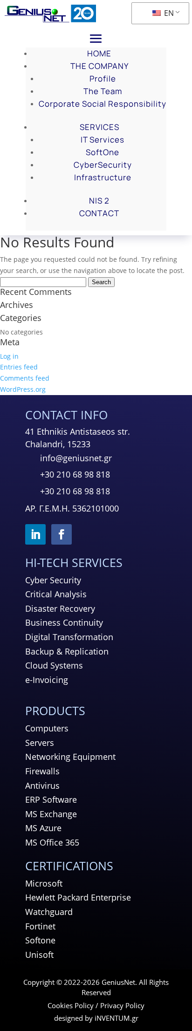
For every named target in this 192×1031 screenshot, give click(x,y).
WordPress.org (23, 389)
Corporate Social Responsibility (102, 103)
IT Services (102, 139)
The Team (102, 91)
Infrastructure (102, 177)
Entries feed (19, 366)
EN (168, 13)
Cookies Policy (71, 1005)
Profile (102, 78)
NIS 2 (99, 200)
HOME (99, 53)
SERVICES (99, 127)
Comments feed (24, 378)
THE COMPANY (99, 66)
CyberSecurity (103, 164)
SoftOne (102, 152)
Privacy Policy (122, 1005)
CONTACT (99, 213)
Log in (9, 356)
